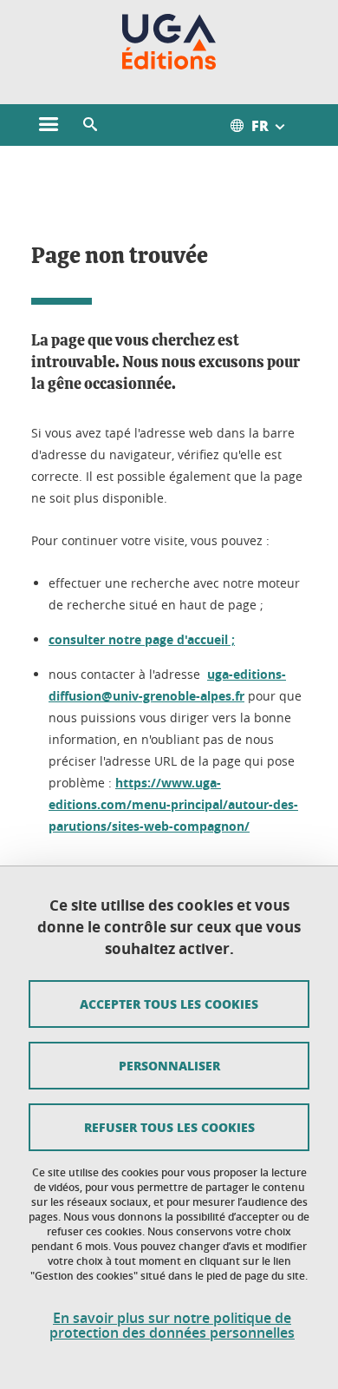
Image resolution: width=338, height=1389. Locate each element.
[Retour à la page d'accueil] (169, 41)
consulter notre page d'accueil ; (142, 639)
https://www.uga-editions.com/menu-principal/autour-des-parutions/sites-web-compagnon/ (173, 804)
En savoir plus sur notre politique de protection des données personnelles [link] (172, 1325)
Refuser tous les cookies (169, 1127)
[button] (90, 125)
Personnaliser (169, 1065)
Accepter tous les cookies (169, 1003)
